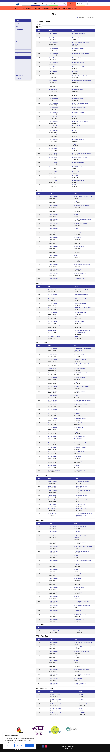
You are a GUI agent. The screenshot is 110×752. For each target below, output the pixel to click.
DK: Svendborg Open (79, 246)
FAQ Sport (37, 8)
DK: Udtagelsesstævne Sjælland (82, 264)
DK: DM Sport (77, 255)
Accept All (29, 745)
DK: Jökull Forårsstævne (78, 112)
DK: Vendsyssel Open (79, 278)
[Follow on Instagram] (46, 746)
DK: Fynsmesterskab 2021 (78, 62)
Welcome (26, 3)
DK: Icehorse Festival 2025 (78, 33)
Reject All (19, 745)
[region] (19, 741)
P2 (16, 47)
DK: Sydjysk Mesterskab (77, 144)
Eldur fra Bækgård (53, 42)
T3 (16, 63)
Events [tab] (17, 26)
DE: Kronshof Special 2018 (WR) (79, 107)
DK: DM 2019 (75, 71)
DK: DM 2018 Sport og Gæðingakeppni (81, 94)
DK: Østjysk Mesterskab (77, 89)
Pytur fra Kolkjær (53, 144)
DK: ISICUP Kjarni (76, 135)
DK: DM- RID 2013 (76, 171)
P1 (16, 44)
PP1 (17, 54)
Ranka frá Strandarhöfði (54, 337)
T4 (16, 66)
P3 (16, 51)
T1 (16, 57)
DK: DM (73, 148)
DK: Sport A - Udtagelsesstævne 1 (80, 103)
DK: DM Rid (74, 185)
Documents (29, 8)
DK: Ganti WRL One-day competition (80, 121)
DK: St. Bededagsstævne (78, 162)
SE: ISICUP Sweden (78, 251)
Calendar (76, 1)
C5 (16, 35)
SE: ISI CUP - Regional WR (80, 273)
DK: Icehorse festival (80, 317)
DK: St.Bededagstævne (81, 337)
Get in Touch (82, 1)
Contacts (22, 8)
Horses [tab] (17, 23)
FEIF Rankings (55, 8)
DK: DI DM (74, 116)
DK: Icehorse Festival (77, 37)
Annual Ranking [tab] (19, 29)
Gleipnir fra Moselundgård (54, 326)
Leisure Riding (62, 3)
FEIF (35, 3)
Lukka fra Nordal (53, 76)
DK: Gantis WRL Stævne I (80, 232)
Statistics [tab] (18, 78)
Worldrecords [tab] (19, 75)
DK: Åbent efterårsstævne (78, 125)
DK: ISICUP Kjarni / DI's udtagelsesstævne (82, 153)
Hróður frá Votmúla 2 (54, 196)
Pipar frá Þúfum (53, 33)
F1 (16, 38)
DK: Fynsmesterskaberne (78, 48)
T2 (16, 60)
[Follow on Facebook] (43, 746)
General (16, 8)
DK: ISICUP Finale (76, 175)
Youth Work (80, 3)
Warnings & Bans (72, 8)
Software (64, 8)
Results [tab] (39, 24)
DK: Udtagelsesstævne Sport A (79, 157)
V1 (16, 69)
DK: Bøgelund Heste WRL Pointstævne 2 (81, 53)
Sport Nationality (46, 8)
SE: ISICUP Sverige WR (77, 166)
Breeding (44, 3)
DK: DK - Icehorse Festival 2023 (83, 307)
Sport (71, 3)
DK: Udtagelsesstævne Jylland (81, 260)
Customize (9, 745)
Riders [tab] (17, 20)
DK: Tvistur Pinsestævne (78, 85)
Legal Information (90, 1)
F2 (16, 41)
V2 (16, 72)
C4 (16, 32)
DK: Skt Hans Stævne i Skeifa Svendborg (81, 76)
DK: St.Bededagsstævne (78, 180)
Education (53, 3)
